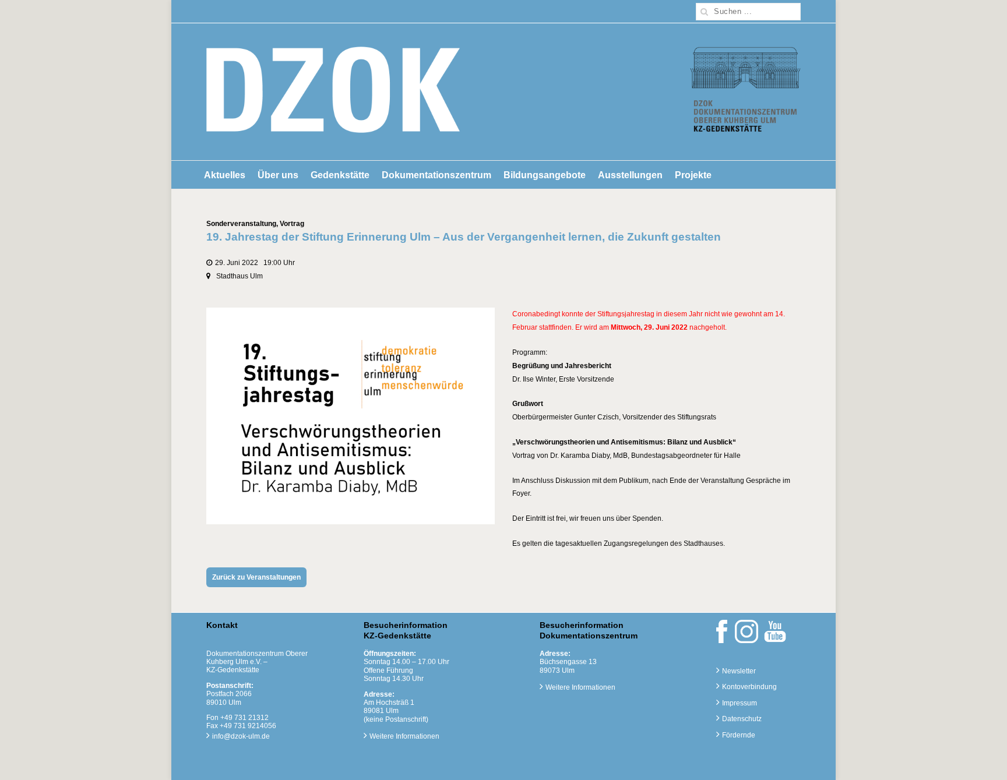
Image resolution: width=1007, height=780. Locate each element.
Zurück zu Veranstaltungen (256, 577)
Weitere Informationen (404, 736)
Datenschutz (742, 719)
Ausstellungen (630, 175)
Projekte (693, 175)
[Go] (704, 11)
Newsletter (739, 671)
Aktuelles (224, 175)
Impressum (739, 703)
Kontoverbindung (749, 687)
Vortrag (292, 224)
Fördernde (738, 735)
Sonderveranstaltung (241, 224)
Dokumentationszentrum (436, 175)
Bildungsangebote (545, 175)
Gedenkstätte (340, 175)
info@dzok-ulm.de (241, 736)
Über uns (278, 175)
